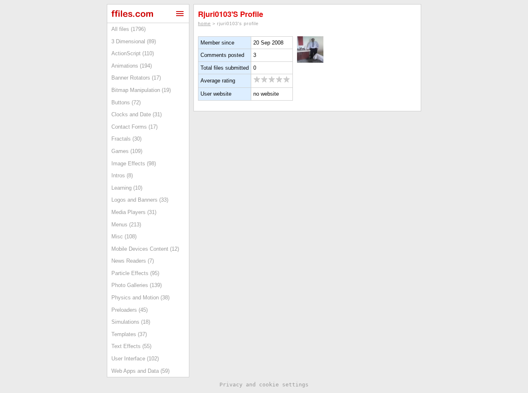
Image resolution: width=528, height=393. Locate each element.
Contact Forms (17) (134, 127)
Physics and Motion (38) (140, 297)
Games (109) (126, 151)
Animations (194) (131, 66)
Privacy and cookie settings (264, 384)
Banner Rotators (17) (136, 78)
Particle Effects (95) (135, 273)
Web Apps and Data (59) (140, 371)
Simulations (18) (130, 322)
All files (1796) (128, 29)
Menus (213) (126, 224)
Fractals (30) (126, 139)
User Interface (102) (135, 358)
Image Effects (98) (133, 163)
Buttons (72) (126, 102)
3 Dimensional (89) (133, 41)
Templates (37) (129, 334)
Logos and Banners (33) (139, 200)
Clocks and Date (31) (136, 114)
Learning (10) (126, 188)
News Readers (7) (132, 261)
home (204, 23)
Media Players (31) (133, 212)
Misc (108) (124, 236)
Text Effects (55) (131, 346)
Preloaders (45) (129, 310)
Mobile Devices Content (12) (145, 249)
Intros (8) (122, 175)
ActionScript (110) (132, 53)
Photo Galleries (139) (136, 285)
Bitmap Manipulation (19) (141, 90)
